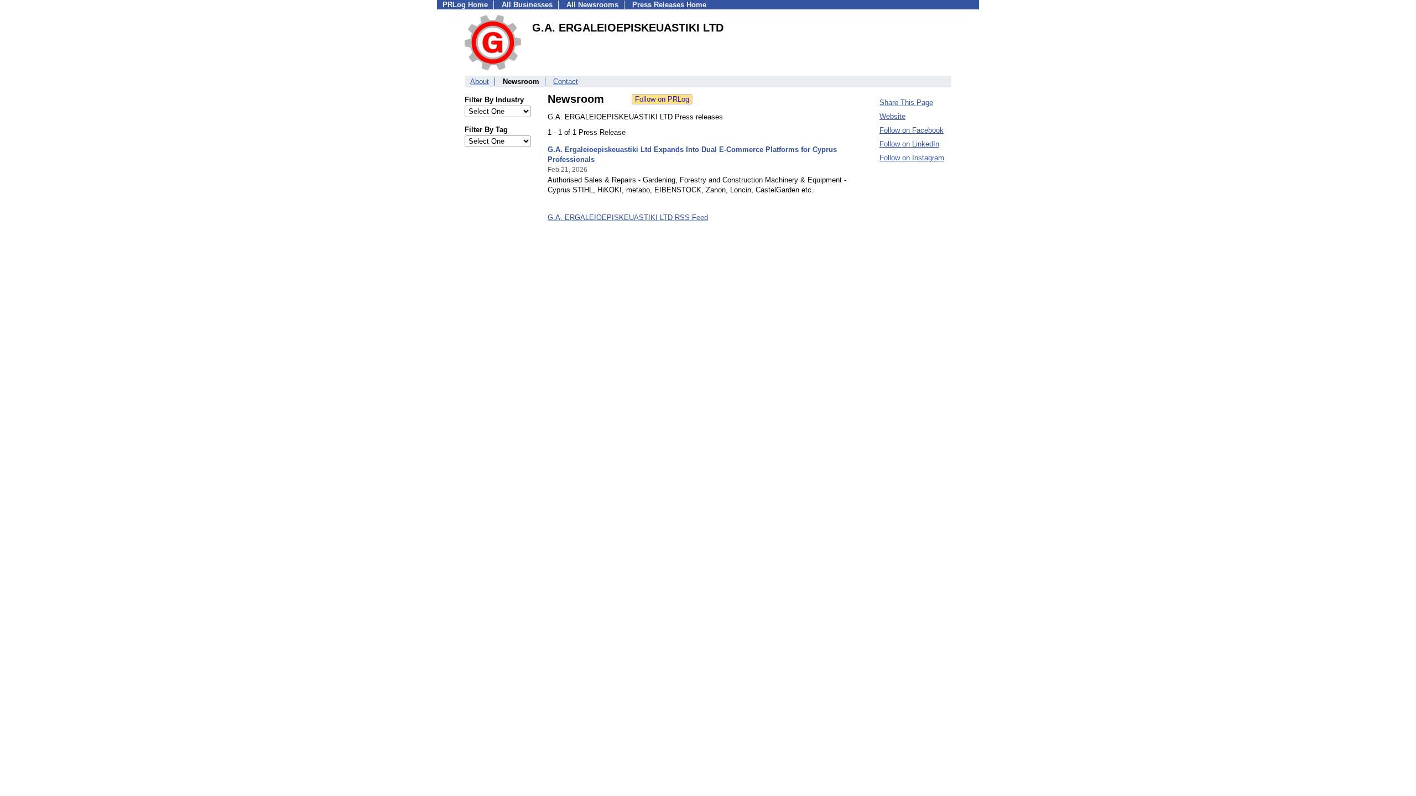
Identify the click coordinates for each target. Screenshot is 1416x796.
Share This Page (906, 102)
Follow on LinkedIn (909, 144)
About (479, 81)
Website (892, 116)
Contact (565, 81)
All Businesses (527, 5)
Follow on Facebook (911, 130)
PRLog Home (465, 5)
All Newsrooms (592, 5)
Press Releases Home (669, 5)
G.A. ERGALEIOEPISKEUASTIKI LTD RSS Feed (628, 217)
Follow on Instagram (911, 158)
